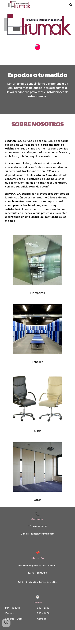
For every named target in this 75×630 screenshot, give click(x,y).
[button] (4, 5)
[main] (38, 84)
